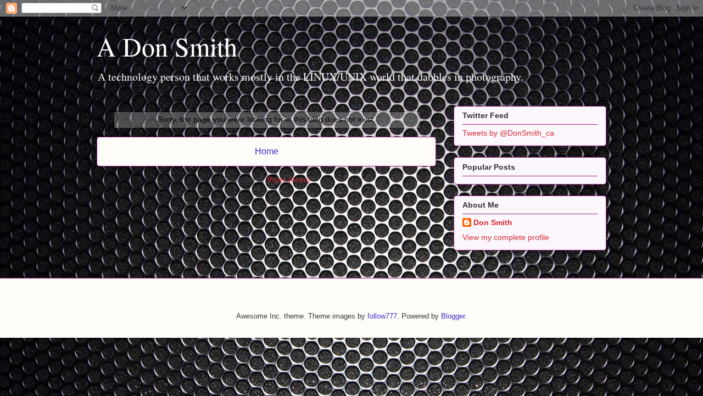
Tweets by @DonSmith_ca (508, 133)
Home (266, 151)
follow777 (382, 316)
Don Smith (492, 222)
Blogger (453, 316)
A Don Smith (167, 46)
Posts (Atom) (288, 180)
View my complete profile (505, 237)
